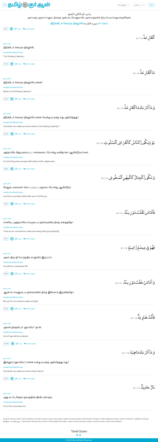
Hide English (30, 29)
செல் (151, 5)
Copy (18, 29)
